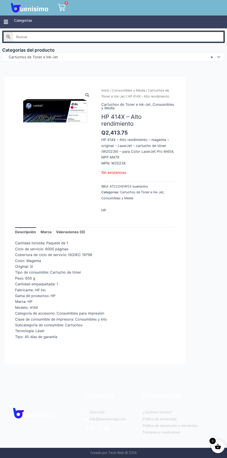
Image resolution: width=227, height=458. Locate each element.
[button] (6, 22)
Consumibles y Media (128, 90)
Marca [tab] (46, 232)
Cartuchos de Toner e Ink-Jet (126, 104)
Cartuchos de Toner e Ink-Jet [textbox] (109, 57)
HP (103, 210)
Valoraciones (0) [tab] (70, 232)
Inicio (105, 90)
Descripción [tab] (25, 232)
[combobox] (113, 57)
